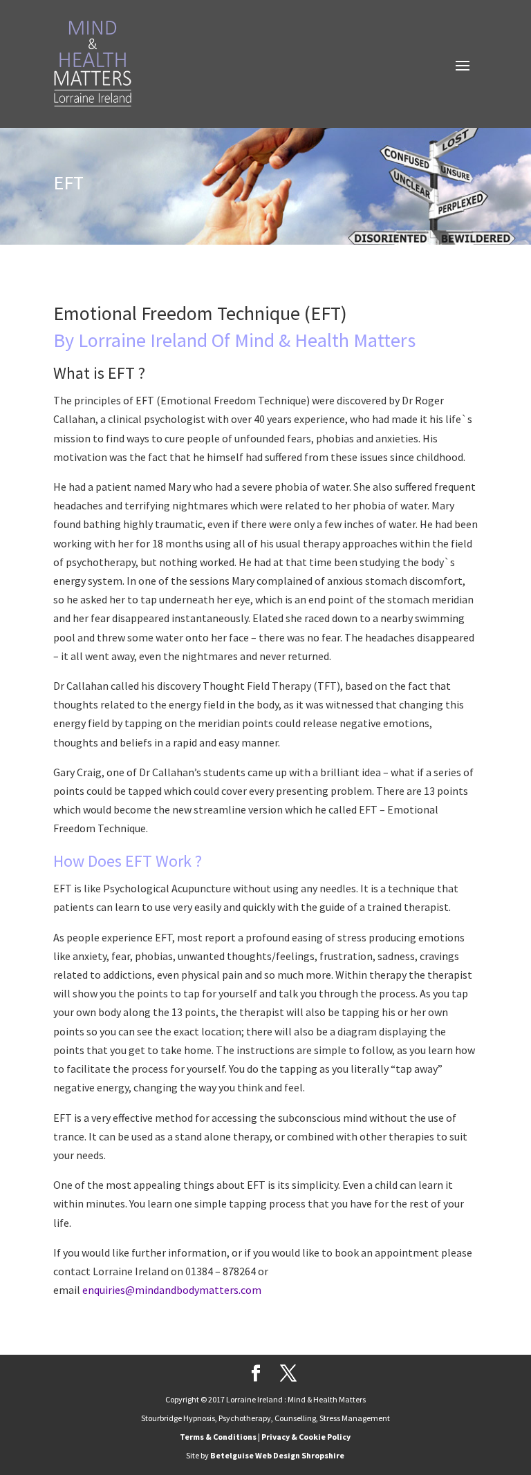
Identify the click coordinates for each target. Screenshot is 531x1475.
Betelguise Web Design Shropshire (277, 1455)
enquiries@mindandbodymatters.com (172, 1290)
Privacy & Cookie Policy (306, 1436)
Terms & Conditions (218, 1436)
